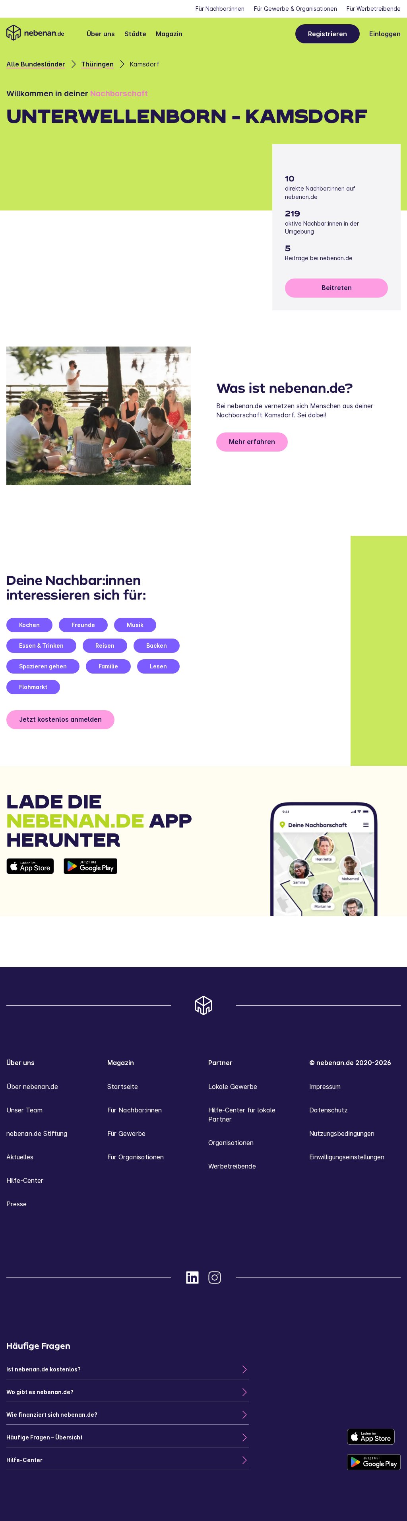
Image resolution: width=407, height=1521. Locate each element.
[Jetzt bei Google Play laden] (90, 887)
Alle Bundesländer (35, 64)
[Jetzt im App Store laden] (30, 887)
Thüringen (97, 64)
